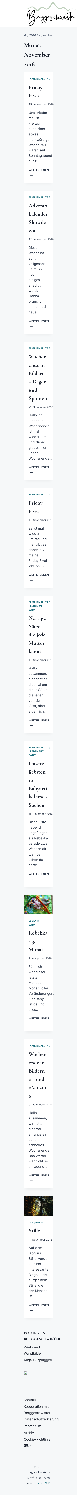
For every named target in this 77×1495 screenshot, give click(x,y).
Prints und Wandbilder (33, 1350)
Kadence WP (41, 1483)
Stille (34, 1230)
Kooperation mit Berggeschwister (37, 1410)
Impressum (32, 1426)
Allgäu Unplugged (38, 1360)
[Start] (25, 35)
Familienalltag (39, 79)
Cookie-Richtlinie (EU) (37, 1442)
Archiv (29, 1433)
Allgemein (36, 1222)
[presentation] (38, 904)
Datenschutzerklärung (38, 1419)
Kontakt (30, 1400)
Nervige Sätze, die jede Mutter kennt (37, 635)
